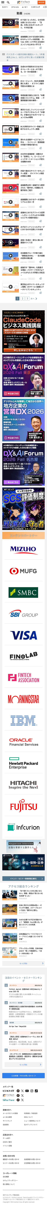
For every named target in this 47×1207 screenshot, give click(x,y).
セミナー (5, 7)
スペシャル (15, 7)
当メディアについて (30, 1124)
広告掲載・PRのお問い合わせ (23, 1075)
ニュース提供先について (32, 1121)
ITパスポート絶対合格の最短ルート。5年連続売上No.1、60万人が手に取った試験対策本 (26, 57)
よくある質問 (7, 1117)
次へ (33, 298)
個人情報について (9, 1184)
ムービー (25, 7)
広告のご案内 (7, 1142)
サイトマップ (7, 1121)
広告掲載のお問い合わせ (32, 1163)
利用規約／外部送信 (30, 1113)
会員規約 (6, 1124)
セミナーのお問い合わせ (11, 1163)
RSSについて (28, 1117)
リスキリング (35, 7)
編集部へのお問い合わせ (11, 1159)
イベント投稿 (7, 1146)
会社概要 (6, 1176)
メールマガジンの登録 (10, 1113)
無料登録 (41, 2)
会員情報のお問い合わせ (32, 1159)
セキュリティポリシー (10, 1180)
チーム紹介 (6, 1138)
